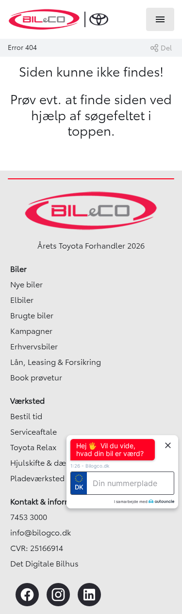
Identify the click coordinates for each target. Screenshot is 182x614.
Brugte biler (31, 315)
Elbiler (21, 300)
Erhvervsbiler (34, 346)
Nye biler (26, 284)
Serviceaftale (33, 432)
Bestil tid (26, 416)
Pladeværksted (37, 478)
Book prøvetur (36, 377)
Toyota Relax (33, 447)
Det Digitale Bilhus (44, 563)
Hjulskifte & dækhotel (49, 463)
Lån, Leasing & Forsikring (55, 362)
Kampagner (31, 331)
